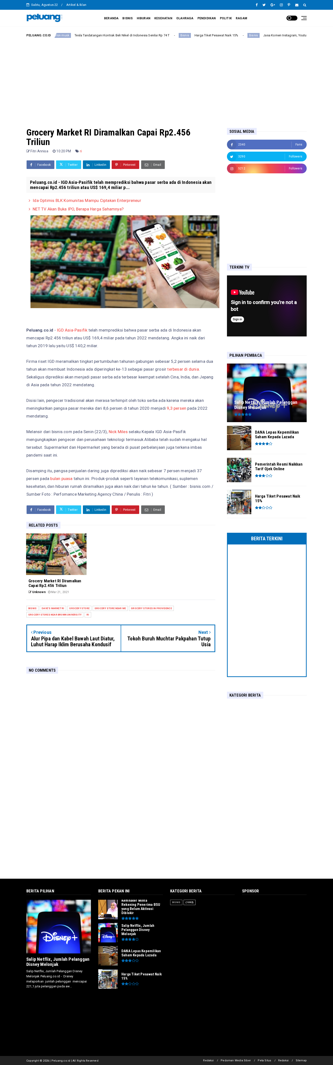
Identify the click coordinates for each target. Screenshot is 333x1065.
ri (81, 151)
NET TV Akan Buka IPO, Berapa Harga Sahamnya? (78, 209)
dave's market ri (53, 608)
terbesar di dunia (183, 369)
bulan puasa (61, 478)
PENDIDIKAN (206, 18)
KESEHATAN (163, 18)
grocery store (79, 608)
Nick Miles (118, 431)
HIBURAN (143, 18)
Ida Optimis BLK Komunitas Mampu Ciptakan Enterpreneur (87, 200)
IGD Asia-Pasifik (72, 330)
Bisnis (155, 35)
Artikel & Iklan (76, 5)
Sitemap (301, 1060)
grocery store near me (110, 608)
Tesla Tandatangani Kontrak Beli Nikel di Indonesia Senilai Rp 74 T (92, 35)
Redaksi (208, 1060)
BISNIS (127, 18)
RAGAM (241, 18)
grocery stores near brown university (54, 614)
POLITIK (226, 18)
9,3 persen (176, 408)
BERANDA (111, 18)
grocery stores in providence (151, 608)
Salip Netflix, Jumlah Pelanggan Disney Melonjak (57, 961)
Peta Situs (264, 1060)
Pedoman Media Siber (236, 1060)
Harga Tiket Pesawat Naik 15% (187, 35)
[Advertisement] (166, 79)
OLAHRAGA (185, 18)
